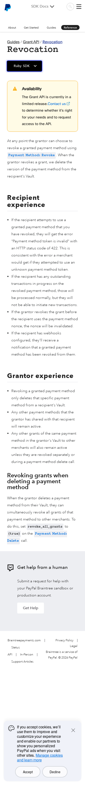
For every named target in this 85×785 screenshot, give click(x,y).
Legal (73, 646)
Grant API (31, 41)
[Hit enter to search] (70, 6)
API (10, 654)
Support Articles (22, 661)
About (12, 27)
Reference (70, 27)
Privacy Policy (64, 640)
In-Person (26, 654)
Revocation (52, 41)
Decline (55, 771)
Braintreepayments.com (24, 640)
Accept (28, 771)
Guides (51, 27)
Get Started (31, 27)
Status (15, 647)
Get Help (30, 608)
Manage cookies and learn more (40, 757)
